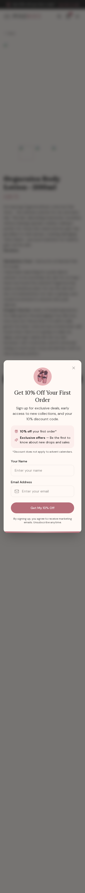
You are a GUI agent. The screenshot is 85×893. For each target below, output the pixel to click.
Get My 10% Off (42, 508)
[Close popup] (74, 368)
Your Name (19, 461)
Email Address (21, 482)
